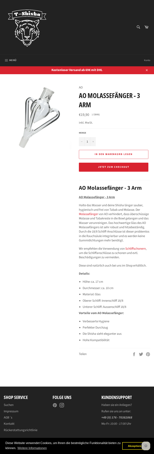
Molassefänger (88, 214)
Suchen (9, 405)
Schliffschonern (135, 248)
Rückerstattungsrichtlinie (20, 430)
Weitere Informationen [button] (32, 448)
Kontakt (9, 424)
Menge (82, 132)
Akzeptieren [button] (135, 445)
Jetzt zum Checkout (113, 167)
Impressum (11, 411)
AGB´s (8, 417)
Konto (147, 60)
